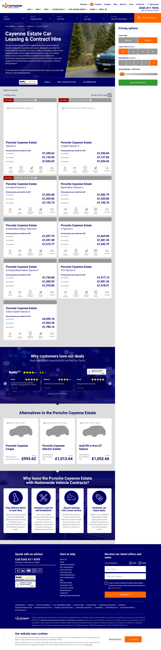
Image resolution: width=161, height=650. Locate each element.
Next (109, 383)
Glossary (122, 605)
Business (83, 4)
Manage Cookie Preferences (70, 595)
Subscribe (124, 595)
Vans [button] (37, 9)
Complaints (99, 607)
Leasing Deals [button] (58, 9)
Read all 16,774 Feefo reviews (58, 393)
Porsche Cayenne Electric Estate (53, 447)
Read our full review (11, 90)
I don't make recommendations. (54, 384)
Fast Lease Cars (66, 570)
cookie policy (88, 645)
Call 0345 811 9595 (27, 559)
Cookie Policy (91, 605)
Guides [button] (92, 9)
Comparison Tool (66, 585)
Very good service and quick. (86, 384)
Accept (135, 639)
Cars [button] (29, 9)
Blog (61, 580)
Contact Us (64, 593)
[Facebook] (17, 570)
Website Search (65, 590)
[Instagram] (34, 570)
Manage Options (115, 639)
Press (62, 562)
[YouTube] (28, 570)
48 (153, 51)
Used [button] (46, 9)
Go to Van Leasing (66, 588)
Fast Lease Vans (66, 572)
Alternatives (89, 82)
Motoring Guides (66, 583)
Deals (47, 82)
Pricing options (128, 28)
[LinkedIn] (23, 570)
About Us (63, 559)
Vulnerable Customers (84, 607)
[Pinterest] (40, 570)
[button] (13, 18)
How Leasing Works (67, 577)
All (123, 51)
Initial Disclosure (112, 607)
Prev (5, 383)
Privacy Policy (116, 588)
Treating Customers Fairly (63, 607)
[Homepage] (12, 5)
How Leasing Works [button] (77, 9)
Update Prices (140, 83)
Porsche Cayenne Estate (21, 142)
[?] (36, 100)
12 (154, 63)
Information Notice (127, 607)
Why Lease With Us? (66, 82)
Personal (98, 4)
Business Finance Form (43, 607)
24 (133, 51)
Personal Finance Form (23, 607)
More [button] (101, 9)
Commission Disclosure (107, 605)
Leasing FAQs (20, 605)
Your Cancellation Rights (62, 605)
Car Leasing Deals (66, 567)
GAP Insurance (20, 610)
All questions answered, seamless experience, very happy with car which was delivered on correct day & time (23, 384)
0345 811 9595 (149, 8)
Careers (30, 605)
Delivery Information (67, 565)
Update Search (148, 18)
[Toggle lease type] (91, 4)
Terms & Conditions (43, 605)
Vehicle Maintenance (67, 575)
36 (143, 51)
